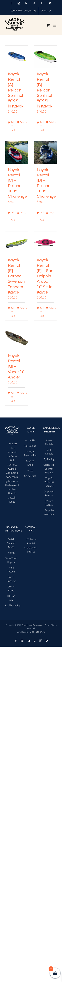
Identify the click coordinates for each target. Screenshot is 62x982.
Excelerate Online (37, 631)
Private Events (49, 503)
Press (30, 470)
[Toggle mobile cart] (48, 25)
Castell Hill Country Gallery (49, 468)
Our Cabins (30, 446)
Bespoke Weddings (49, 512)
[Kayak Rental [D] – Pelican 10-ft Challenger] (45, 152)
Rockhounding (11, 605)
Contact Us (30, 476)
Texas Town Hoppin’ (11, 560)
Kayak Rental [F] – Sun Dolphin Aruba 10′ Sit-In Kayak (45, 276)
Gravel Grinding (11, 579)
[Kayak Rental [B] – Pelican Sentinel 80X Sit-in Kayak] (45, 57)
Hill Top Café (11, 598)
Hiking (11, 553)
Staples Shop (30, 463)
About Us (30, 440)
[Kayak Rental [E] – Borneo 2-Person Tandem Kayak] (16, 242)
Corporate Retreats (49, 493)
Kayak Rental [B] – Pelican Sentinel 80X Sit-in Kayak (44, 90)
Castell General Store (11, 543)
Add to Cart (13, 126)
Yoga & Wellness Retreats (49, 482)
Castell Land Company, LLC (34, 625)
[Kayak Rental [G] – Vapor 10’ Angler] (16, 338)
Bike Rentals (49, 452)
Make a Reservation (30, 453)
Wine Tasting (11, 569)
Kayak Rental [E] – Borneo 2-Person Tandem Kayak (16, 276)
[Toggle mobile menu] (55, 25)
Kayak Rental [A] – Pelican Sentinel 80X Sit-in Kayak (15, 90)
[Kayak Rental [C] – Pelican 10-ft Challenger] (16, 152)
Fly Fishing (49, 459)
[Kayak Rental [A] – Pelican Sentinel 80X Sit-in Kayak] (16, 57)
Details (22, 122)
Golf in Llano (11, 588)
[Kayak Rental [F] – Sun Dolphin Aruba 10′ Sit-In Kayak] (45, 242)
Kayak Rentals (49, 442)
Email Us (31, 552)
